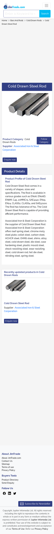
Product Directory (10, 480)
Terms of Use (18, 529)
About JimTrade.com (11, 458)
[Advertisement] (27, 53)
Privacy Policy (8, 470)
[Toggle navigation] (46, 5)
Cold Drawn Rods (34, 20)
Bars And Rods (16, 20)
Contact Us (7, 461)
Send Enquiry (8, 483)
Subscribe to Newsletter (37, 503)
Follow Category (44, 140)
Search (45, 13)
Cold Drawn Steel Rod (16, 303)
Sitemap (6, 464)
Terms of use (8, 467)
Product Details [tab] (14, 171)
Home (4, 20)
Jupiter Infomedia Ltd (41, 520)
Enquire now (10, 160)
